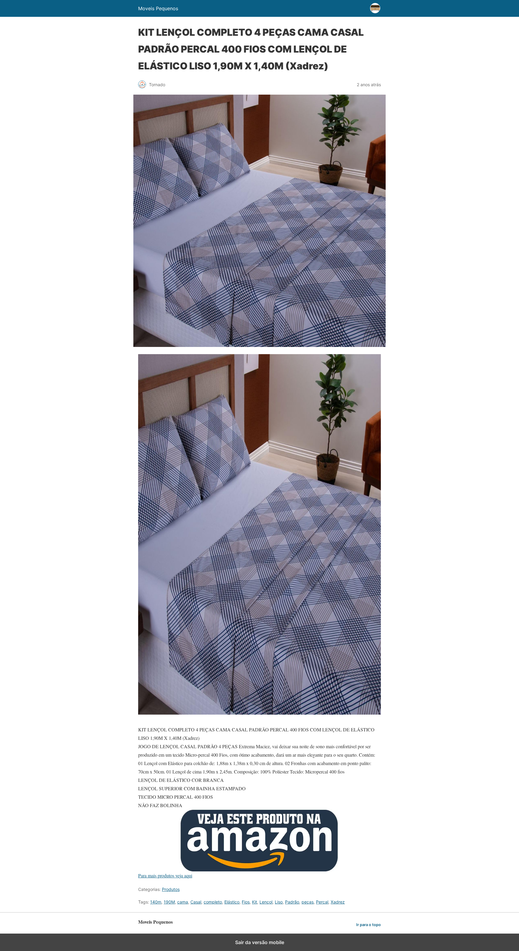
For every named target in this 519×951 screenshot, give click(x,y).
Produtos (171, 889)
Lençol (266, 901)
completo (213, 901)
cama (182, 901)
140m (155, 901)
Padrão (292, 901)
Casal (195, 901)
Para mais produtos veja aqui (165, 875)
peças (308, 901)
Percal (322, 901)
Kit (254, 901)
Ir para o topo (368, 924)
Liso (279, 901)
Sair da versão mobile (259, 942)
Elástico (231, 901)
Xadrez (338, 901)
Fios (246, 901)
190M (169, 901)
